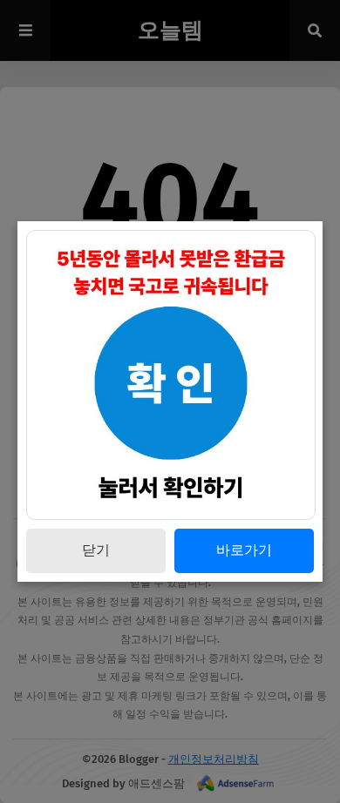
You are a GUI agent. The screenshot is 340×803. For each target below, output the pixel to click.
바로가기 (244, 550)
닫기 (96, 550)
